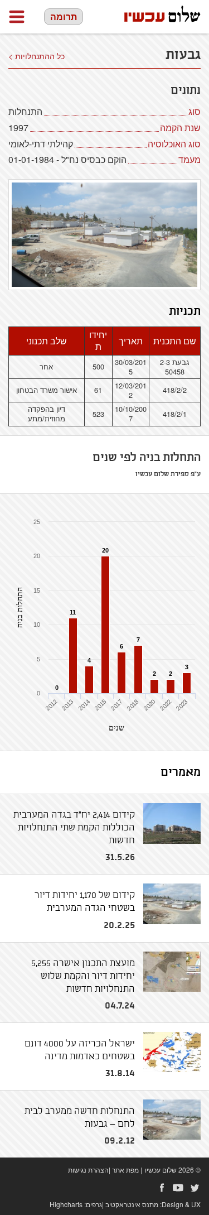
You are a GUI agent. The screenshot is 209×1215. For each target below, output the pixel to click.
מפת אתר (125, 1169)
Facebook (161, 1187)
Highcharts (66, 1204)
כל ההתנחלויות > (36, 55)
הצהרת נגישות (88, 1169)
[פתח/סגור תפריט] (16, 16)
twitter (195, 1187)
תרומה (63, 16)
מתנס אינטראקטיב (131, 1204)
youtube (178, 1187)
